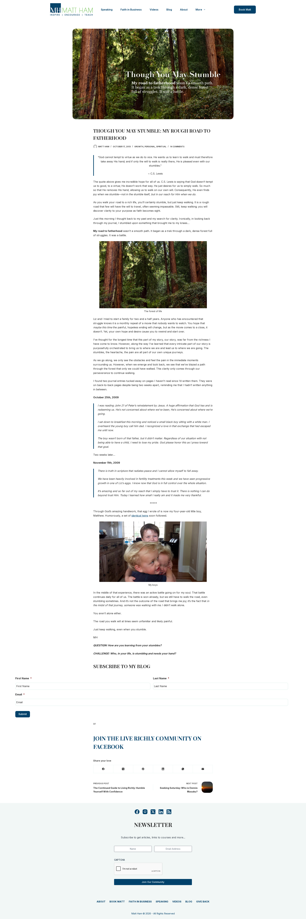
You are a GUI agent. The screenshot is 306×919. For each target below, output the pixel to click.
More (199, 9)
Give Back (202, 901)
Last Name (161, 678)
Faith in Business (131, 9)
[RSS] (169, 811)
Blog (169, 9)
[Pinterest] (143, 769)
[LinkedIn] (163, 769)
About (184, 9)
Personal (150, 146)
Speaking (107, 9)
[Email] (203, 769)
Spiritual (161, 146)
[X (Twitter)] (123, 769)
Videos (154, 9)
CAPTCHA (119, 859)
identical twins (139, 515)
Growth (138, 146)
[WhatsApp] (183, 769)
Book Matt (245, 9)
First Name (23, 678)
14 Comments (177, 146)
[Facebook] (103, 769)
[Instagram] (145, 811)
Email (20, 694)
